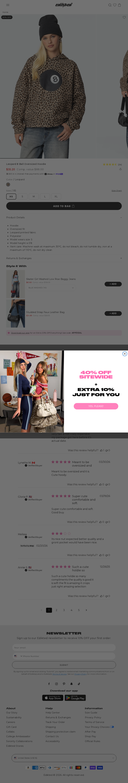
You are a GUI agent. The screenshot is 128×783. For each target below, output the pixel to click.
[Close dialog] (125, 353)
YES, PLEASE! (96, 406)
